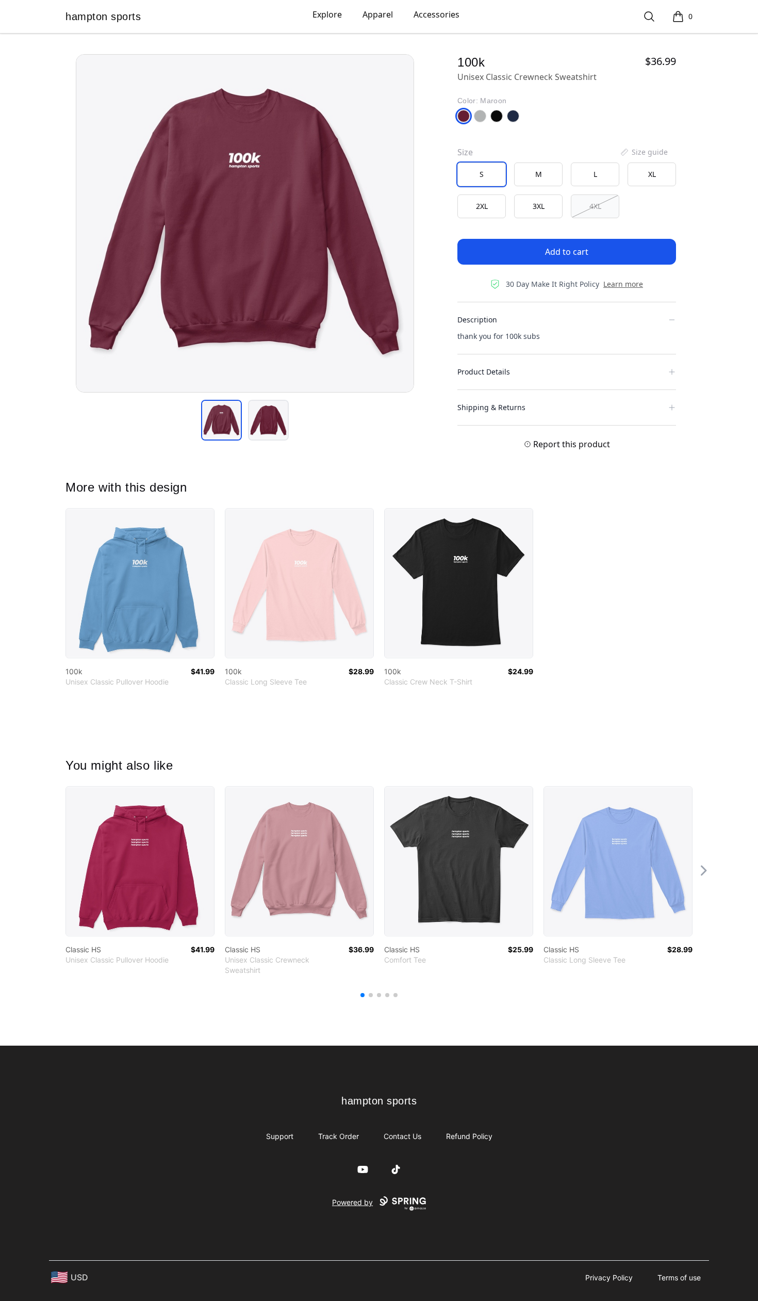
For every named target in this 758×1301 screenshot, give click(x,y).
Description (477, 319)
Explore (327, 14)
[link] (140, 583)
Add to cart (566, 251)
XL (652, 174)
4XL (595, 206)
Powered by (352, 1202)
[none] (643, 152)
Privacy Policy (609, 1277)
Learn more (623, 284)
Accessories (436, 14)
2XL (482, 206)
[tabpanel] (245, 223)
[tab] (221, 420)
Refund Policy (469, 1136)
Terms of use (679, 1277)
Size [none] (465, 152)
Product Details (483, 372)
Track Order (338, 1136)
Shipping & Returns (491, 407)
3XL (539, 206)
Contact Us (402, 1136)
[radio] (481, 174)
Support (279, 1136)
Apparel (377, 14)
